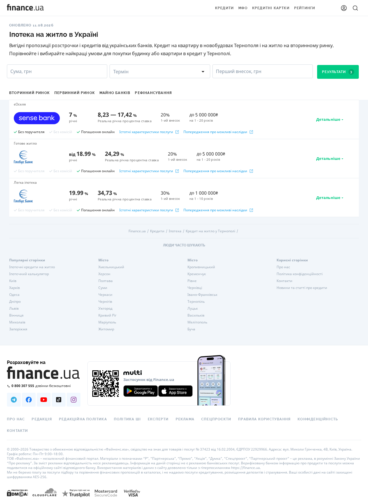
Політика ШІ (127, 419)
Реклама (185, 419)
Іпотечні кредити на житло (32, 267)
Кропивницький (201, 267)
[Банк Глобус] (37, 157)
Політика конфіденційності (300, 274)
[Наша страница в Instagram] (73, 400)
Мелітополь (197, 322)
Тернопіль (196, 301)
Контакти (284, 281)
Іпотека (175, 231)
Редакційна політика (83, 419)
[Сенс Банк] (37, 118)
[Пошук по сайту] (355, 8)
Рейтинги (304, 8)
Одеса (14, 294)
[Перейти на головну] (25, 8)
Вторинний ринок (29, 93)
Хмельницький (111, 267)
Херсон (104, 274)
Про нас (283, 267)
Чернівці (194, 288)
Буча (191, 329)
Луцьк (192, 308)
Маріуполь (107, 322)
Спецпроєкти (216, 419)
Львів (14, 308)
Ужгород (105, 308)
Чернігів (105, 301)
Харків (14, 288)
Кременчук (196, 274)
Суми (102, 288)
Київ (12, 281)
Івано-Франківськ (202, 294)
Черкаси (105, 294)
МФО (243, 8)
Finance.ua (137, 231)
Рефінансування (153, 93)
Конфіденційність (318, 419)
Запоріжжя (18, 329)
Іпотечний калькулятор (29, 274)
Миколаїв (17, 322)
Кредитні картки (271, 8)
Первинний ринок (74, 93)
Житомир (106, 329)
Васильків (195, 315)
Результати (337, 72)
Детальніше (328, 119)
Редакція (42, 419)
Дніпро (15, 301)
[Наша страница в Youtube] (44, 400)
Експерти (158, 419)
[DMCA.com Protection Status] (17, 493)
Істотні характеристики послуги (146, 132)
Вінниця (16, 315)
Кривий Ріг (107, 315)
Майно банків (114, 93)
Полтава (105, 281)
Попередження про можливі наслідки (215, 132)
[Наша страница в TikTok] (59, 400)
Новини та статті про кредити (302, 288)
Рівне (192, 281)
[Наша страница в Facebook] (29, 400)
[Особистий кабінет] (344, 8)
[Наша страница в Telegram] (14, 400)
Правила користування (264, 419)
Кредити (224, 8)
